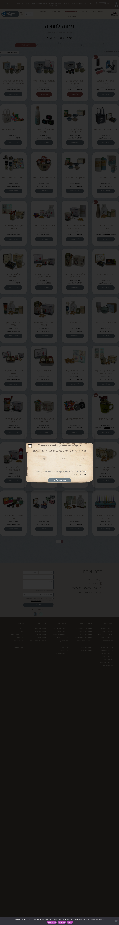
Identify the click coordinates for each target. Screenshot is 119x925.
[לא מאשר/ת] (116, 921)
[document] (59, 462)
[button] (30, 446)
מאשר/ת (70, 922)
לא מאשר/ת (61, 922)
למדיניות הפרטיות (79, 474)
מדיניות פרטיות (52, 922)
